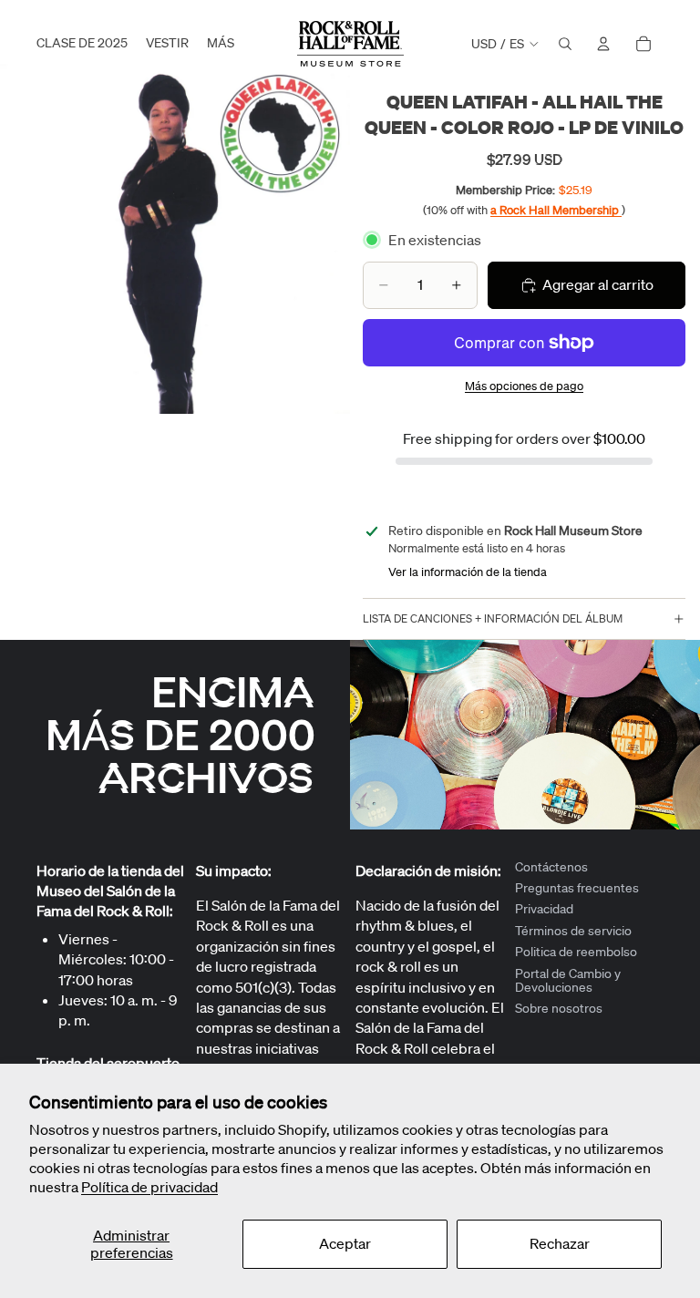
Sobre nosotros (558, 1009)
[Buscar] (565, 44)
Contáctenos (551, 867)
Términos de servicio (573, 930)
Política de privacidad (149, 1187)
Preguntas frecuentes (577, 888)
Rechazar (560, 1243)
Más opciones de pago (524, 386)
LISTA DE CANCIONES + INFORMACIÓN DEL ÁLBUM (493, 618)
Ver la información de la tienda (467, 572)
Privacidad (544, 909)
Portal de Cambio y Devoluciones (568, 980)
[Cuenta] (603, 44)
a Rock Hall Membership (556, 210)
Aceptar (345, 1243)
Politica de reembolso (576, 952)
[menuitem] (220, 44)
